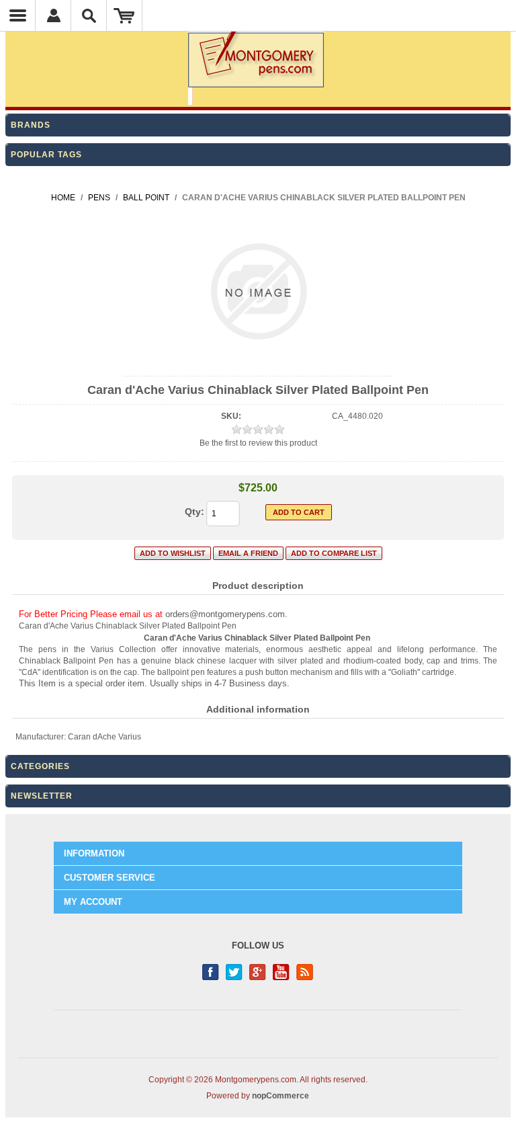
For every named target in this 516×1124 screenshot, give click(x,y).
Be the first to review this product (258, 443)
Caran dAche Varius (104, 736)
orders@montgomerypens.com (225, 614)
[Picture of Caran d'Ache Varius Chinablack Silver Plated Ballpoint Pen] (258, 364)
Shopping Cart (124, 15)
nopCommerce (280, 1095)
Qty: (194, 511)
